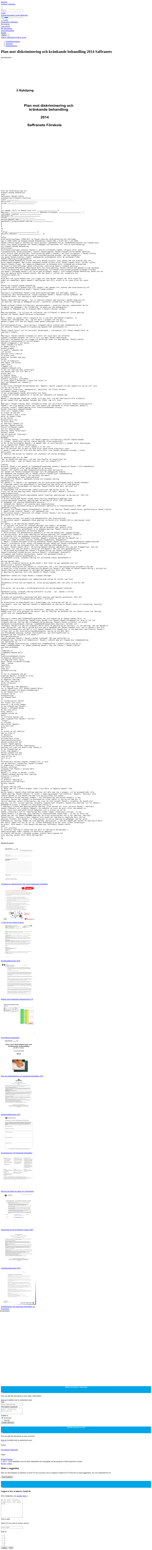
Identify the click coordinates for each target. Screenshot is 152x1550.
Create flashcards (21, 15)
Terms (9, 1464)
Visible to (4, 1415)
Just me (7, 1420)
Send (11, 1548)
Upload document (8, 15)
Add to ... (5, 35)
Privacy (4, 1464)
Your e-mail (5, 1519)
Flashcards (5, 22)
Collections (13, 22)
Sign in (4, 1400)
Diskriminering (11, 46)
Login (3, 13)
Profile (3, 33)
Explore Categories (8, 4)
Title (2, 1402)
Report (3, 1459)
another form (22, 1496)
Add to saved (21, 37)
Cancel (4, 1548)
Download (5, 1309)
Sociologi (9, 44)
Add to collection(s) (8, 37)
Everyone (7, 1418)
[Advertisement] (72, 64)
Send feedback (7, 1477)
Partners (10, 1459)
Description (9, 1407)
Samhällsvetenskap (13, 41)
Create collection (7, 1423)
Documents (5, 1450)
